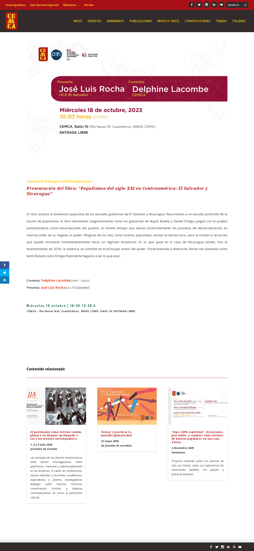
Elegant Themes (38, 546)
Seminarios (115, 21)
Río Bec (89, 5)
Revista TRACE (168, 21)
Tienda (221, 21)
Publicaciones (141, 21)
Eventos (94, 21)
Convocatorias (197, 21)
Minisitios (69, 5)
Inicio (77, 21)
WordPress (73, 546)
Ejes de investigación (44, 5)
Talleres (239, 21)
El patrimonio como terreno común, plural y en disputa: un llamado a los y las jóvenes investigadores (56, 435)
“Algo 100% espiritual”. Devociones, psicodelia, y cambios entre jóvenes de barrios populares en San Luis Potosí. (198, 437)
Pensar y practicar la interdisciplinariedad (116, 433)
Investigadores (16, 5)
